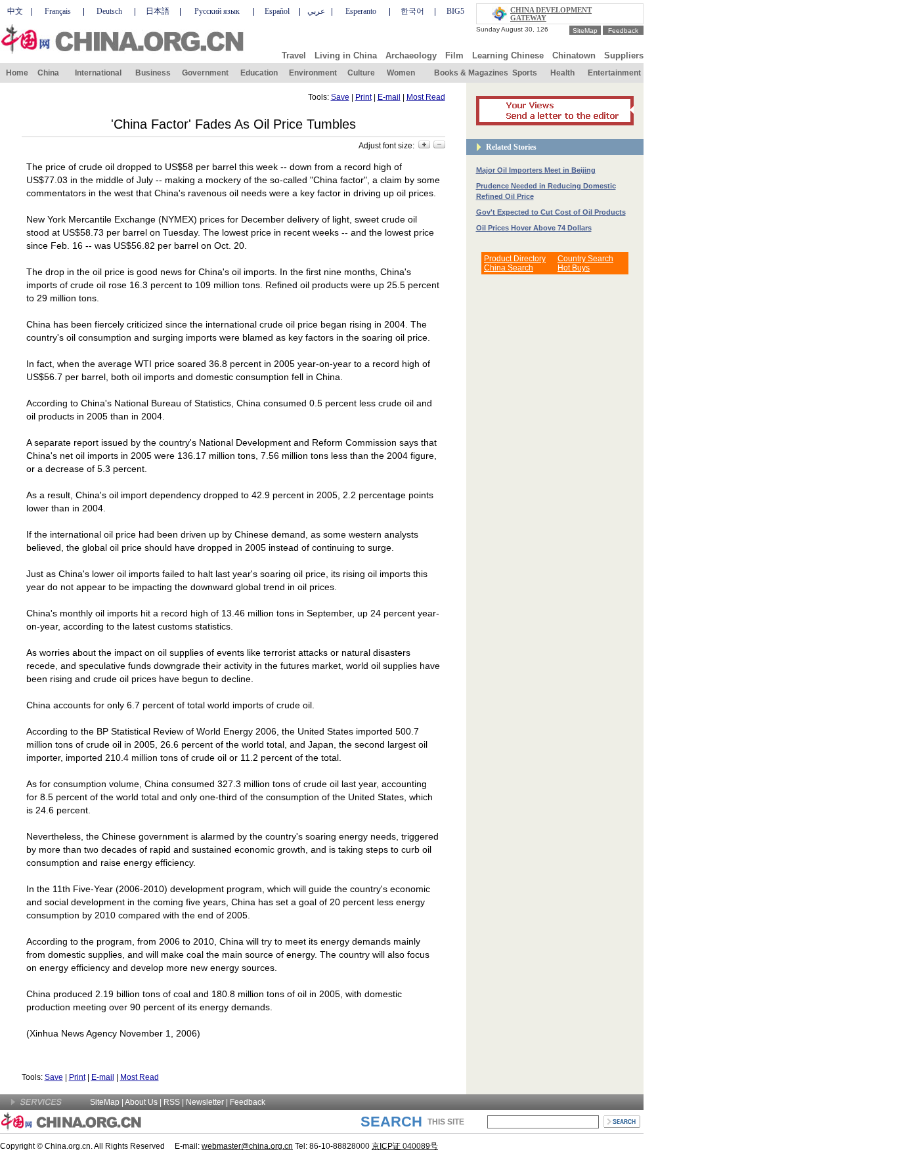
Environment (313, 72)
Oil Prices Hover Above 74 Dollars (534, 228)
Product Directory (515, 258)
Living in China (346, 55)
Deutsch (109, 11)
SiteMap (585, 30)
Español (277, 11)
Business (153, 72)
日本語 (157, 11)
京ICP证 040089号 (405, 1146)
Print (363, 97)
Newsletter (205, 1102)
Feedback (623, 30)
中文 (15, 11)
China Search (508, 267)
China (48, 72)
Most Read (425, 97)
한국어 (412, 11)
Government (205, 72)
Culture (361, 72)
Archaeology (411, 55)
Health (562, 72)
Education (259, 72)
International (98, 72)
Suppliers (624, 55)
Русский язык (217, 11)
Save (340, 97)
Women (401, 72)
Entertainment (614, 72)
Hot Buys (574, 267)
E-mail (389, 97)
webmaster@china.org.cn (247, 1146)
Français (58, 11)
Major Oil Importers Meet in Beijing (536, 170)
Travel (294, 55)
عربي (316, 11)
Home (17, 72)
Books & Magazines (471, 72)
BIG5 (455, 11)
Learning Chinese (508, 55)
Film (454, 55)
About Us (141, 1102)
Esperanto (360, 11)
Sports (524, 72)
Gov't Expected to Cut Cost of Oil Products (551, 212)
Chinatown (574, 55)
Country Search (585, 258)
